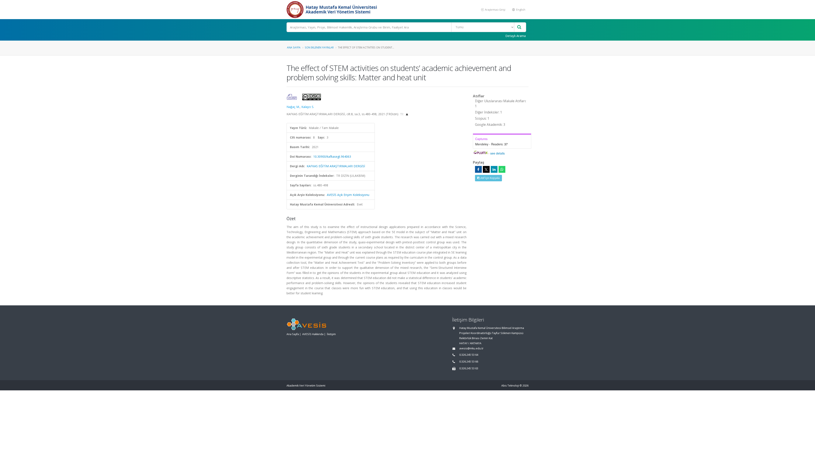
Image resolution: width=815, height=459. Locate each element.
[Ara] (519, 27)
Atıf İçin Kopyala (490, 178)
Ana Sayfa (294, 47)
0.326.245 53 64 (468, 355)
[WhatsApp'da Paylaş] (502, 169)
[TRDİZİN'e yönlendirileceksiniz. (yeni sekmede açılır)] (402, 114)
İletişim (331, 334)
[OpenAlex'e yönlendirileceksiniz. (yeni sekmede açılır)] (407, 114)
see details (497, 153)
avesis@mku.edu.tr (471, 348)
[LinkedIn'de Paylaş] (494, 169)
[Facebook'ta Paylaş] (478, 169)
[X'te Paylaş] (486, 169)
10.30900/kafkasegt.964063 (332, 156)
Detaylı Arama (515, 36)
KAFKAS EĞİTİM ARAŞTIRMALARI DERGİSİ (336, 166)
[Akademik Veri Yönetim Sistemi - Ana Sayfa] (296, 9)
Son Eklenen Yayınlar (319, 47)
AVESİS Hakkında (312, 334)
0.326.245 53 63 (468, 368)
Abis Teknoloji (510, 385)
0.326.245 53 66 (468, 361)
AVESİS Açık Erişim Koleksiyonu (348, 195)
